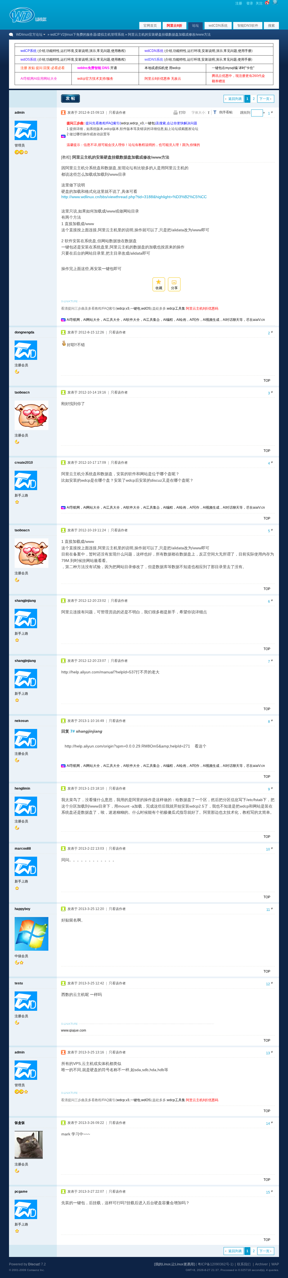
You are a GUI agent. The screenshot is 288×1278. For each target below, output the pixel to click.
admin (19, 113)
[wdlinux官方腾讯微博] (275, 3)
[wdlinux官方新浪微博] (267, 3)
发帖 (71, 98)
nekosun (21, 721)
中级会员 (21, 956)
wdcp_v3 (137, 123)
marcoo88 (23, 849)
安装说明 (81, 51)
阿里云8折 (174, 26)
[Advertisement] (169, 150)
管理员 (20, 145)
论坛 (195, 26)
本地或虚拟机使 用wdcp (163, 68)
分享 (174, 288)
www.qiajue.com (73, 1030)
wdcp (125, 123)
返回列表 (235, 99)
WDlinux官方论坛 (29, 34)
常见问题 (103, 51)
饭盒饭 (20, 1123)
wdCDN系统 (218, 26)
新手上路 (21, 495)
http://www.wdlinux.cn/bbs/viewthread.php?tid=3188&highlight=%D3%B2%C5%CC (134, 197)
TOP (267, 381)
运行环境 (67, 51)
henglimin (22, 788)
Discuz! (34, 1264)
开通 (113, 68)
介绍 (42, 51)
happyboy (22, 909)
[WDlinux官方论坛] (28, 22)
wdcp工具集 (176, 308)
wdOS (145, 308)
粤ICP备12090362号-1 (215, 1264)
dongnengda (24, 332)
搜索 (271, 26)
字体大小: (199, 113)
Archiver (261, 1264)
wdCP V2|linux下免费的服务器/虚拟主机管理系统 (87, 34)
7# (72, 731)
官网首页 (150, 26)
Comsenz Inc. (36, 1270)
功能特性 (53, 51)
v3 (127, 308)
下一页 (264, 99)
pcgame (21, 1192)
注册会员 (21, 365)
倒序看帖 (226, 112)
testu (19, 983)
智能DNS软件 (247, 26)
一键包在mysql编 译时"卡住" (233, 68)
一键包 (150, 123)
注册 (238, 3)
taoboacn (22, 392)
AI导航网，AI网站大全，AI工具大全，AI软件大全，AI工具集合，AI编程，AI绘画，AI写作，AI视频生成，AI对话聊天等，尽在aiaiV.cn (166, 320)
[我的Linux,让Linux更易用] (174, 1264)
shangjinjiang (25, 601)
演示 (92, 51)
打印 (182, 113)
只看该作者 (117, 113)
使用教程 (118, 51)
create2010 (24, 463)
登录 (249, 3)
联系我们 (244, 1264)
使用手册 (244, 51)
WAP (275, 1264)
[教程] (66, 157)
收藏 (159, 288)
